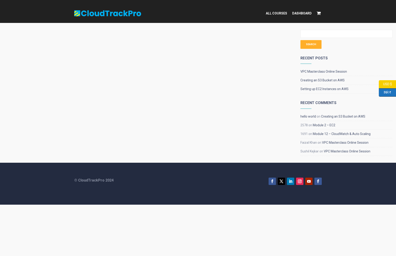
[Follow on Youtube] (309, 181)
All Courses (276, 13)
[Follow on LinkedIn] (290, 181)
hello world (308, 116)
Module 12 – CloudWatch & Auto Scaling (342, 134)
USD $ (385, 84)
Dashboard (302, 13)
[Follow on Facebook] (272, 181)
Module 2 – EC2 (324, 125)
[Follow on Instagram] (299, 181)
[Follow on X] (281, 181)
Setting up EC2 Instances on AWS (324, 89)
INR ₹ (385, 92)
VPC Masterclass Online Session (323, 71)
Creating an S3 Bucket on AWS (322, 80)
